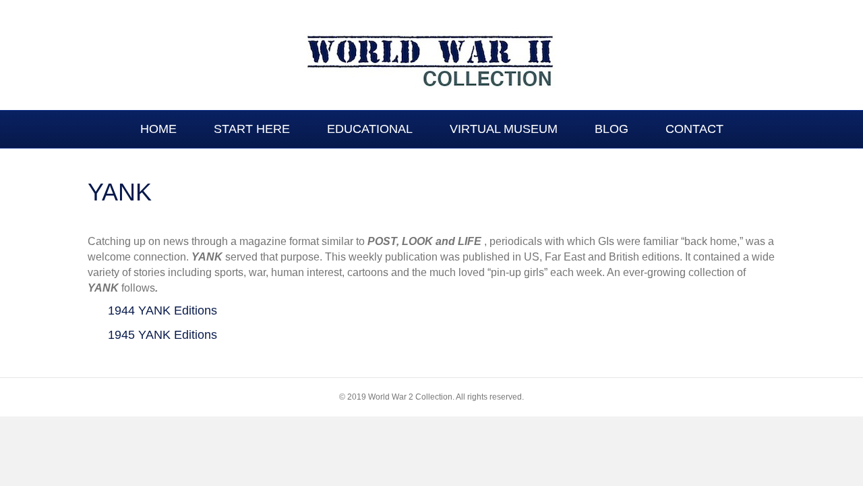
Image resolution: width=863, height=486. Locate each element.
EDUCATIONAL (370, 129)
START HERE (252, 129)
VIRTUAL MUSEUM (504, 129)
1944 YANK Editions (162, 310)
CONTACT (694, 129)
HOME (158, 129)
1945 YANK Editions (162, 335)
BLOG (611, 129)
